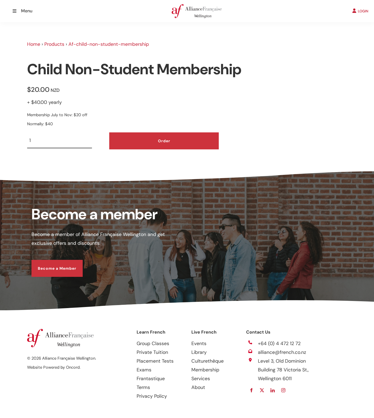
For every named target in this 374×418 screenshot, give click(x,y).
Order (164, 140)
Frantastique (151, 379)
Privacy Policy (152, 396)
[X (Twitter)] (262, 390)
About (198, 387)
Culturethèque (207, 361)
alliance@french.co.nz (282, 352)
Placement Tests (155, 361)
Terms (143, 387)
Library (199, 352)
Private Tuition (152, 352)
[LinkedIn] (272, 390)
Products (54, 44)
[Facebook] (251, 390)
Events (198, 343)
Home (33, 44)
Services (200, 379)
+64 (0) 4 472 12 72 (279, 343)
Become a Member (50, 264)
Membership (205, 370)
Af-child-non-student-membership (108, 44)
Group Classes (153, 343)
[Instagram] (283, 390)
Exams (144, 370)
